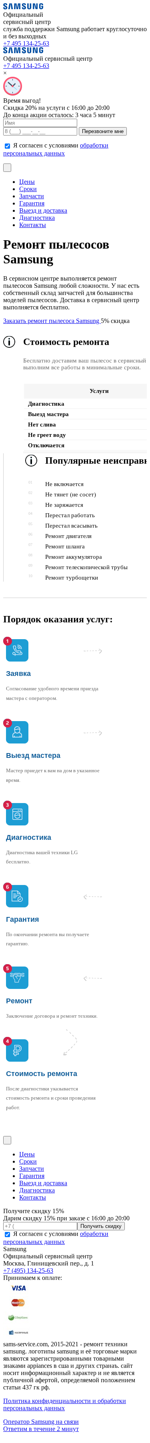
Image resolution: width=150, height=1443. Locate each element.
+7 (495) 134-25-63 (28, 1270)
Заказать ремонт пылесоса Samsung (52, 320)
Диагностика (37, 217)
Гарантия (31, 203)
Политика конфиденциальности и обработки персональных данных (64, 1404)
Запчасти (31, 196)
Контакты (32, 224)
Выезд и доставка (43, 210)
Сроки (28, 188)
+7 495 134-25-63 (26, 43)
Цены (27, 181)
